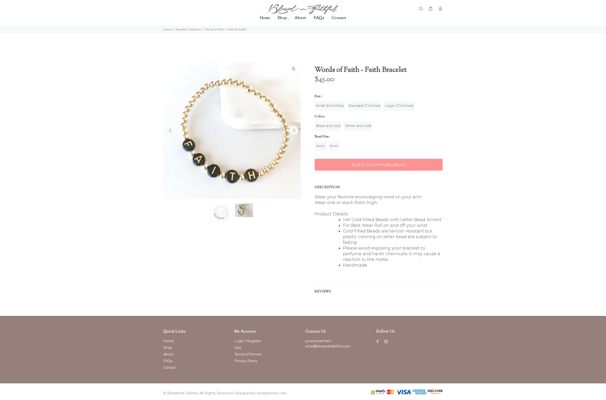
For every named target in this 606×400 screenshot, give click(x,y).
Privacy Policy (245, 361)
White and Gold (358, 126)
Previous (170, 130)
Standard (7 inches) (364, 106)
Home (167, 29)
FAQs (167, 361)
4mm (320, 146)
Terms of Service (248, 354)
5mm (334, 146)
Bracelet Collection (188, 29)
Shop (167, 347)
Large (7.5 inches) (399, 106)
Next (293, 130)
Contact (170, 367)
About (168, 354)
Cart (237, 347)
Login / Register (247, 341)
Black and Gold (328, 126)
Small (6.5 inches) (330, 106)
